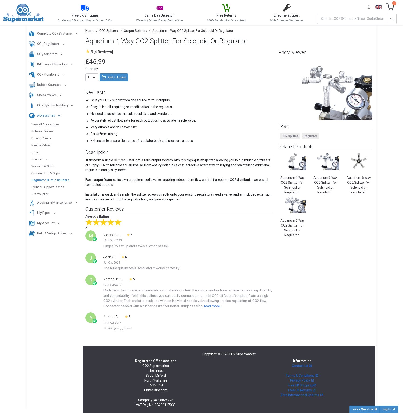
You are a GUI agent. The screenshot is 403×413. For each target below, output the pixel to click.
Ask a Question (363, 409)
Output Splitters (135, 31)
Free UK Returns (300, 390)
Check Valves (46, 95)
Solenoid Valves (42, 131)
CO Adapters (47, 54)
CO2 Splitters (109, 31)
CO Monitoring (48, 75)
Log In (387, 409)
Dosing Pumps (41, 138)
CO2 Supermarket (242, 354)
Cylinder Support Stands (47, 187)
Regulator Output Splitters (50, 180)
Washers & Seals (42, 166)
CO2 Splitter (289, 136)
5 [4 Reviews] (102, 52)
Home (89, 31)
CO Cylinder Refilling (52, 105)
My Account (45, 223)
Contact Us (300, 366)
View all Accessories (45, 124)
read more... (213, 306)
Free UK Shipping (300, 385)
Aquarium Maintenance (54, 202)
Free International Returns (300, 395)
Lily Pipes (43, 213)
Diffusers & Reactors (52, 64)
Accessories (46, 115)
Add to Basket (117, 77)
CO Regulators (48, 44)
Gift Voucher (39, 194)
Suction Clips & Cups (45, 173)
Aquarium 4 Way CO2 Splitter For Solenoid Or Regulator (192, 31)
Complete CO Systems (54, 34)
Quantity (91, 69)
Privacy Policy (300, 380)
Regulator (310, 136)
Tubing (36, 152)
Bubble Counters (49, 85)
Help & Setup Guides (51, 233)
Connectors (39, 159)
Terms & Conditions (300, 375)
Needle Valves (41, 145)
